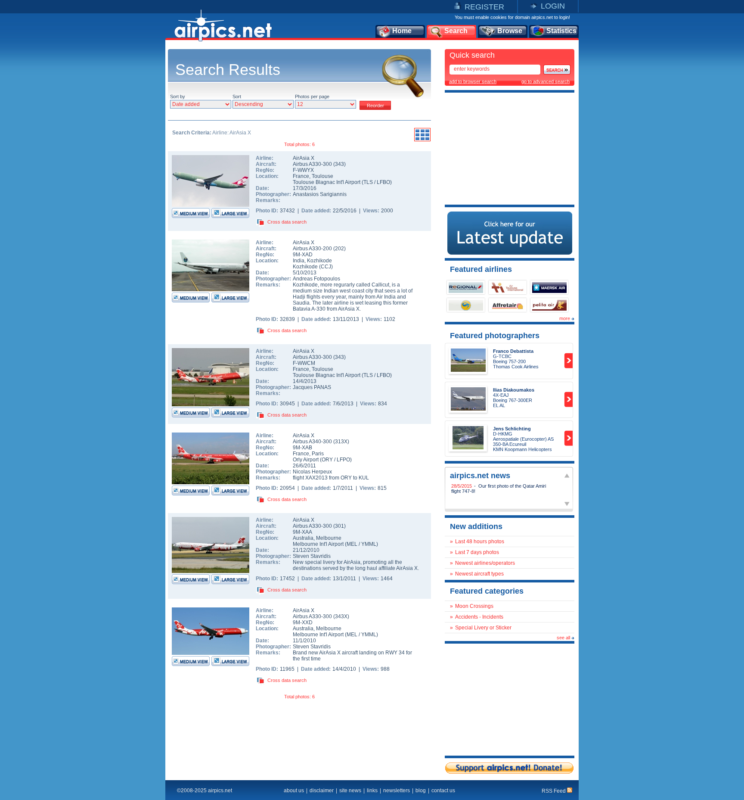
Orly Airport (306, 460)
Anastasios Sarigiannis (320, 194)
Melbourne (328, 538)
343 (339, 164)
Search (456, 30)
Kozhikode (319, 261)
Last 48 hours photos (479, 542)
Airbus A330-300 (313, 164)
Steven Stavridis (312, 556)
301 (339, 526)
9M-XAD (303, 255)
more (564, 318)
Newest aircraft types (479, 574)
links (372, 791)
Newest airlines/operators (485, 563)
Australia (303, 538)
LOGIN (553, 6)
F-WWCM (304, 363)
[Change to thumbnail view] (422, 140)
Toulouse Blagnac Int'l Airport (326, 182)
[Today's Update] (509, 253)
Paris (318, 454)
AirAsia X (303, 158)
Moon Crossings (474, 606)
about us (294, 791)
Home (402, 30)
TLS (368, 182)
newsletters (396, 791)
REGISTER (484, 7)
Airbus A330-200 (313, 249)
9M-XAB (302, 448)
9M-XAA (302, 532)
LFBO (383, 182)
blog (420, 791)
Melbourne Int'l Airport (318, 544)
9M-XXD (303, 622)
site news (350, 791)
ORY (327, 460)
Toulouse (322, 176)
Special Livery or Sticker (483, 628)
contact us (443, 791)
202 (339, 249)
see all (563, 637)
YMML (368, 544)
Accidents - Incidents (479, 617)
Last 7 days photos (477, 552)
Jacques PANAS (312, 387)
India (298, 261)
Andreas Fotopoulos (316, 279)
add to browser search (472, 81)
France (301, 176)
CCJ (326, 267)
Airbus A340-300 (313, 442)
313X (341, 442)
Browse (509, 30)
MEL (352, 544)
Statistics (561, 30)
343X (341, 616)
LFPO (343, 460)
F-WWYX (303, 170)
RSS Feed (554, 791)
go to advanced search (545, 81)
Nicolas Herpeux (312, 472)
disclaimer (322, 791)
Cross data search (287, 221)
